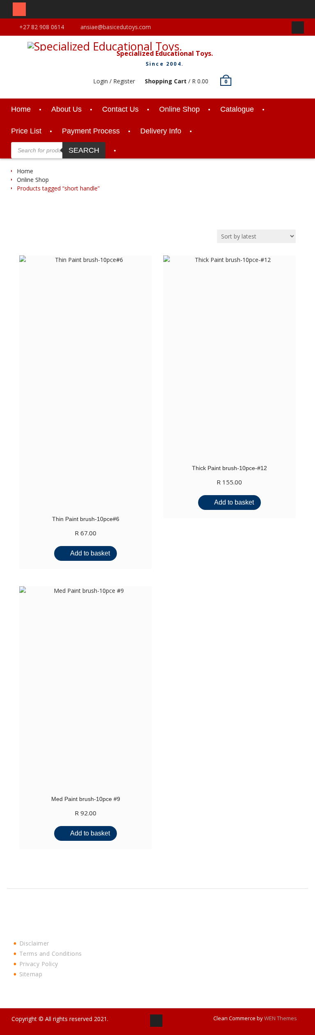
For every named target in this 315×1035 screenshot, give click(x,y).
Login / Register (114, 81)
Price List (26, 131)
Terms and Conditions (50, 953)
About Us (66, 109)
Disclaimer (34, 943)
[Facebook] (298, 27)
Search (83, 150)
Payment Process (91, 131)
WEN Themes (280, 1018)
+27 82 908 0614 (41, 27)
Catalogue (237, 109)
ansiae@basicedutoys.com (115, 27)
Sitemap (31, 974)
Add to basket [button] (90, 553)
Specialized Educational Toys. (164, 53)
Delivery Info (160, 131)
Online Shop (179, 109)
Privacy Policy (38, 964)
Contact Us (120, 109)
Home (21, 109)
